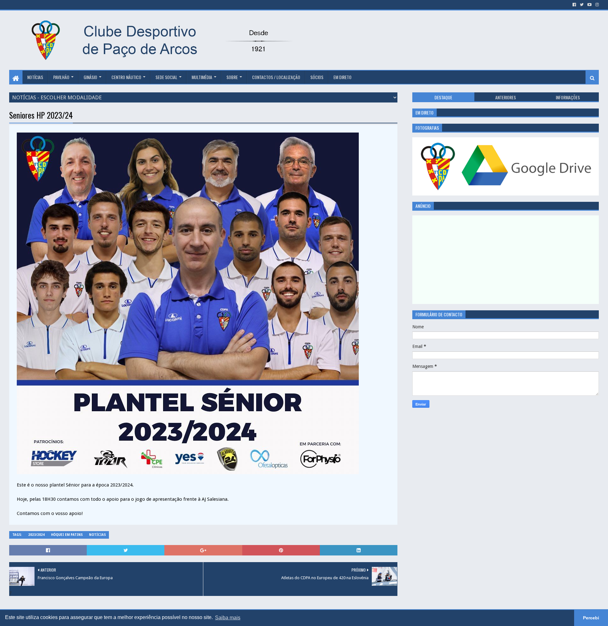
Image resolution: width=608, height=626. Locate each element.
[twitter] (582, 4)
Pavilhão (61, 77)
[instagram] (596, 4)
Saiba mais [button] (227, 617)
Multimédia (202, 77)
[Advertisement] (419, 31)
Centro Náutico (126, 77)
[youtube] (589, 4)
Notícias (35, 77)
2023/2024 (36, 534)
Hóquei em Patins (67, 534)
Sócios (316, 77)
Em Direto (342, 77)
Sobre (232, 77)
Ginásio (90, 77)
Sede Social (166, 77)
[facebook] (574, 4)
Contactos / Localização (276, 77)
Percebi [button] (591, 617)
